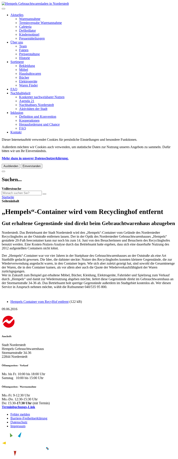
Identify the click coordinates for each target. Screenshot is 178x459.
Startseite (8, 197)
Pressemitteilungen (32, 38)
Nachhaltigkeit (20, 93)
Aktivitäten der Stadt (33, 109)
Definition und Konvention (37, 116)
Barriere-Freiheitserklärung (28, 418)
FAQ (13, 89)
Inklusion (16, 112)
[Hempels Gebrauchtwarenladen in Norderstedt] (35, 3)
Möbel (23, 69)
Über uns (16, 42)
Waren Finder (28, 85)
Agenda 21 (26, 101)
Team (23, 46)
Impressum (17, 426)
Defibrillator (27, 30)
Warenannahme (29, 19)
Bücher (24, 77)
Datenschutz (18, 422)
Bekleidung (27, 66)
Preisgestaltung (29, 54)
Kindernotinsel (29, 34)
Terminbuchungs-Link (18, 407)
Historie (24, 58)
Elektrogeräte (28, 81)
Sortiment (17, 62)
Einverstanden (32, 166)
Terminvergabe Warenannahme (40, 23)
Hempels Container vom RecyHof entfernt (39, 301)
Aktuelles (16, 15)
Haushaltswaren (30, 73)
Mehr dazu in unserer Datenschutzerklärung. (35, 158)
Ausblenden (10, 166)
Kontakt (15, 132)
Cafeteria (25, 26)
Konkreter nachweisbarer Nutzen (41, 97)
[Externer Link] (89, 322)
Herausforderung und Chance (39, 124)
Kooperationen (29, 120)
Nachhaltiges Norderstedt (36, 105)
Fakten (23, 50)
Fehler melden (20, 414)
